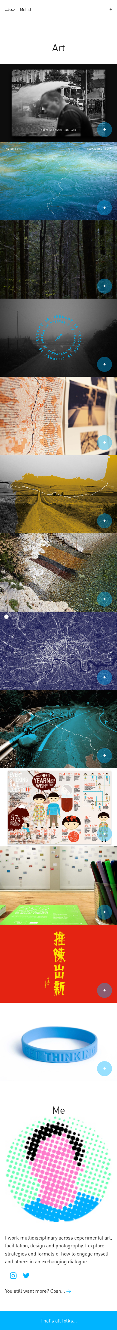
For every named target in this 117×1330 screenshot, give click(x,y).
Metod (25, 9)
